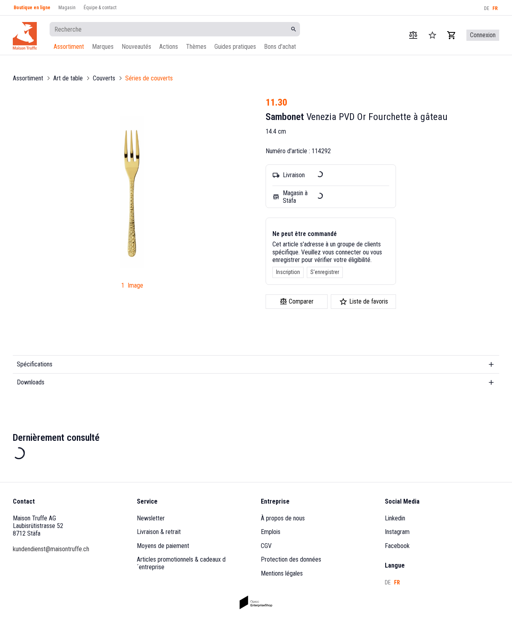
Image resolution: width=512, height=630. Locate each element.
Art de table (68, 78)
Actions (168, 46)
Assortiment (69, 46)
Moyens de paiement (163, 546)
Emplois (270, 532)
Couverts (104, 78)
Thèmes (196, 46)
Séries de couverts (149, 78)
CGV (266, 546)
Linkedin (395, 518)
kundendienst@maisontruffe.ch (51, 549)
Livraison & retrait (159, 532)
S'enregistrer (324, 272)
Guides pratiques (235, 46)
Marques (103, 46)
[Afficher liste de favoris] (432, 35)
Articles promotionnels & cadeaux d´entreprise (181, 563)
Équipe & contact (100, 7)
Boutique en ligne (32, 7)
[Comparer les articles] (413, 35)
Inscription (288, 272)
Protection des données (291, 559)
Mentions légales (282, 573)
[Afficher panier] (451, 35)
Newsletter (151, 518)
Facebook (397, 546)
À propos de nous (283, 518)
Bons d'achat (280, 46)
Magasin (67, 7)
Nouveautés (136, 46)
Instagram (397, 532)
